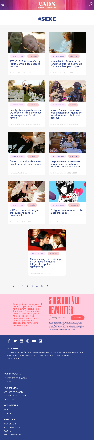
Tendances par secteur (15, 396)
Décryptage (33, 56)
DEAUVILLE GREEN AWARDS (59, 355)
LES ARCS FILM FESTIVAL (33, 355)
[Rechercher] (91, 4)
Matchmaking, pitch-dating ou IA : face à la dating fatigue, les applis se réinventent (45, 262)
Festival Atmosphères (18, 352)
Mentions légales (12, 434)
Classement (53, 254)
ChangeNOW (59, 352)
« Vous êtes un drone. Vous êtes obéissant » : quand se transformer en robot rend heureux (66, 113)
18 (48, 285)
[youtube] (34, 342)
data (5, 410)
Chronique (33, 105)
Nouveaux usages (17, 56)
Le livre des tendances (15, 378)
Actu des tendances (13, 392)
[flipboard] (40, 342)
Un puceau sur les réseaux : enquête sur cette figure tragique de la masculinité (66, 164)
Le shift (7, 413)
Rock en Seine (14, 358)
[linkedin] (21, 342)
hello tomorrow (41, 352)
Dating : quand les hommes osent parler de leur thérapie (26, 162)
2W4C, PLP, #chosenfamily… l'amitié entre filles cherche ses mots (26, 64)
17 (42, 285)
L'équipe (7, 431)
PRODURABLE (13, 355)
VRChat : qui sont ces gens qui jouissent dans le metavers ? (25, 213)
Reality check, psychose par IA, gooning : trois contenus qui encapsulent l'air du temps (25, 113)
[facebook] (9, 342)
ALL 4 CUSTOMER (75, 352)
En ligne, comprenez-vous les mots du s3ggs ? (66, 211)
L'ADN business (10, 399)
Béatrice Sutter (16, 73)
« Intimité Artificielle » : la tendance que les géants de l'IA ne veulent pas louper (66, 64)
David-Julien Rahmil (18, 124)
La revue (7, 381)
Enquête (73, 105)
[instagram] (27, 342)
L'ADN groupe (9, 424)
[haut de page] (90, 437)
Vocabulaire (74, 205)
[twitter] (15, 342)
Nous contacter (11, 427)
